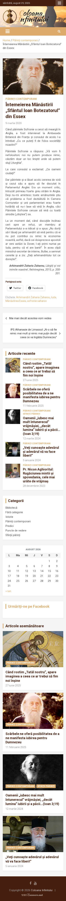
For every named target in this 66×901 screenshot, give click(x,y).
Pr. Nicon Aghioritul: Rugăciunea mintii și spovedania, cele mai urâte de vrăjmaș (39, 475)
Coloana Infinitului (41, 890)
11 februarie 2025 (33, 405)
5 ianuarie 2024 (32, 460)
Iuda (53, 297)
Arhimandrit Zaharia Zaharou (33, 297)
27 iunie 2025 (30, 380)
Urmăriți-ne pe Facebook (29, 606)
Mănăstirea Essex (16, 300)
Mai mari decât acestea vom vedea (30, 318)
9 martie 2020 (14, 123)
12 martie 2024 (32, 438)
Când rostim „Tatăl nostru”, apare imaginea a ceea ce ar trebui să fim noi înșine (41, 369)
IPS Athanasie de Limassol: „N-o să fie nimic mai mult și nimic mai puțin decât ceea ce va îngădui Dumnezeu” (33, 333)
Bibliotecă (11, 507)
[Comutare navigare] (7, 31)
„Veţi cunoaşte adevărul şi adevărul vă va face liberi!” (41, 451)
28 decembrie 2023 (34, 485)
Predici (10, 526)
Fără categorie (14, 512)
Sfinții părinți (31, 414)
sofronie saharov (37, 300)
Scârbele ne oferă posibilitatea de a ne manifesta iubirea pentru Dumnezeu (41, 395)
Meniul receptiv (59, 3)
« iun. (9, 591)
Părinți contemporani (21, 98)
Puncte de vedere (16, 530)
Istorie (9, 516)
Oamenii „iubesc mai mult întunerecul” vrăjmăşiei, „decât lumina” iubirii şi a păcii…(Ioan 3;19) (41, 426)
